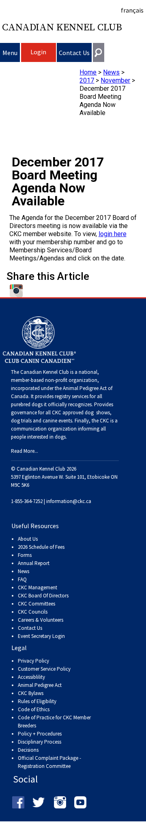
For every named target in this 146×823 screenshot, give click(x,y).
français (132, 10)
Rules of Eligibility (37, 701)
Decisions (28, 749)
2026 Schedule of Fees (41, 547)
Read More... (24, 451)
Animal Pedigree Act (40, 685)
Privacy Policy (33, 660)
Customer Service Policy (44, 668)
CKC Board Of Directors (43, 595)
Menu (9, 53)
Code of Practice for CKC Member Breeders (54, 721)
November (115, 80)
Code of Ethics (33, 709)
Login (38, 52)
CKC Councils (32, 611)
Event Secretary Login (41, 636)
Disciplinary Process (39, 741)
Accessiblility (31, 677)
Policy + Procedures (40, 733)
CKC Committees (36, 603)
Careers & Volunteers (40, 619)
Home (88, 72)
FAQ (22, 579)
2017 (86, 80)
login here (113, 234)
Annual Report (33, 563)
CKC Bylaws (30, 693)
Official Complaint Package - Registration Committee (49, 758)
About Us (28, 538)
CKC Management (37, 587)
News (111, 72)
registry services (71, 396)
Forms (25, 555)
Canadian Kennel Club (62, 27)
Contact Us (74, 53)
